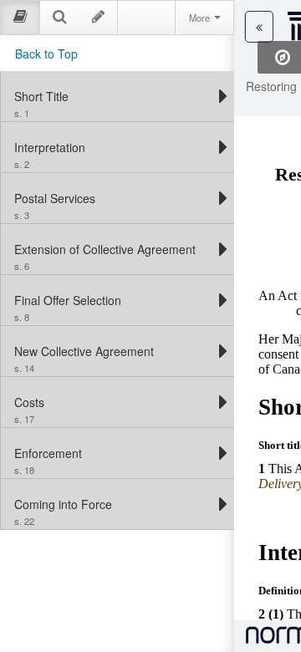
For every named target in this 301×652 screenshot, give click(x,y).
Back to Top (46, 53)
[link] (113, 96)
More (200, 17)
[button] (259, 27)
